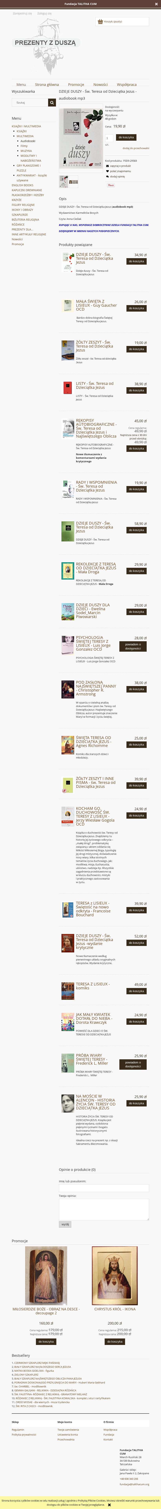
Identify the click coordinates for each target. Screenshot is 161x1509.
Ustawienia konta (68, 1434)
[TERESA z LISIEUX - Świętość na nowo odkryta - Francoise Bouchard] (67, 909)
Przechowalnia (66, 1439)
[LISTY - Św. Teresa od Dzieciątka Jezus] (67, 388)
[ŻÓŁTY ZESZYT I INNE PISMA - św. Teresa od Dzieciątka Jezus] (67, 785)
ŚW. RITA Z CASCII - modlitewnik (34, 1406)
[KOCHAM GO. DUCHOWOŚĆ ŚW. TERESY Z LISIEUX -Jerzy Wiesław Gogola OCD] (67, 816)
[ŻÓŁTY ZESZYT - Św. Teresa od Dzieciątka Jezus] (67, 350)
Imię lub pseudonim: (72, 1181)
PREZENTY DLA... (22, 229)
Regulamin (18, 1429)
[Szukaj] (52, 102)
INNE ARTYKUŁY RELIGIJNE (29, 234)
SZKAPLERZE (20, 214)
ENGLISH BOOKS (22, 185)
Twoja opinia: (67, 1196)
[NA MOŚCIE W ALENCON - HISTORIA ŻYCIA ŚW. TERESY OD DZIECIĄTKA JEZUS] (67, 1103)
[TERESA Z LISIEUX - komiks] (67, 991)
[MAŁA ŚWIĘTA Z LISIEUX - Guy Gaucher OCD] (67, 306)
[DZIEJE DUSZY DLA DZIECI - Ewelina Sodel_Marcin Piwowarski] (67, 611)
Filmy (24, 146)
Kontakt (108, 1439)
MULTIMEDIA (25, 136)
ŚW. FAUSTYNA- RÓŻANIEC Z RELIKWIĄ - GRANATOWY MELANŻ (50, 1394)
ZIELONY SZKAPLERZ (26, 1374)
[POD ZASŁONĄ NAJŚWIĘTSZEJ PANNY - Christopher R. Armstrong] (67, 689)
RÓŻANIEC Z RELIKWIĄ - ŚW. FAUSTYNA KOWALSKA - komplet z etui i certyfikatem (63, 1398)
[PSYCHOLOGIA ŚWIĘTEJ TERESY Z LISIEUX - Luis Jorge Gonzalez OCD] (67, 645)
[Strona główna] (46, 46)
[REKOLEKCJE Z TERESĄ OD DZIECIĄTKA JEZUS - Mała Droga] (67, 571)
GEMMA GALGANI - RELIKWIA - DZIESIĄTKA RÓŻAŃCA (45, 1390)
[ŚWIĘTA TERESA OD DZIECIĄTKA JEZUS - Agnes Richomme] (67, 745)
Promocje (18, 244)
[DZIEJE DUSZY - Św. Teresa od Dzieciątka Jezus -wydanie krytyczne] (67, 943)
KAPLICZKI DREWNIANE (27, 190)
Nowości (17, 239)
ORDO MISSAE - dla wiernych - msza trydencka (43, 1402)
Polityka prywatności (24, 1434)
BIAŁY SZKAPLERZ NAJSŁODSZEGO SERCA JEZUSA (42, 1367)
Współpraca (110, 1429)
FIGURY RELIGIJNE (23, 205)
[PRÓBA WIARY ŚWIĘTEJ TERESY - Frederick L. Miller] (67, 1063)
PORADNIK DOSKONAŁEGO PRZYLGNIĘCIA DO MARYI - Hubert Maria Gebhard (59, 1382)
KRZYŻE (17, 200)
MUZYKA (26, 151)
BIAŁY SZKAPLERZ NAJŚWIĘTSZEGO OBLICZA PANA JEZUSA (48, 1378)
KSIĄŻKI (22, 131)
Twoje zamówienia (68, 1429)
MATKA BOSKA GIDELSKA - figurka (34, 1370)
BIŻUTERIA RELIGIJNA (25, 219)
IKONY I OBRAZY (22, 210)
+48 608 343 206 (129, 1479)
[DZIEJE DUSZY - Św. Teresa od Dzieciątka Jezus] (67, 262)
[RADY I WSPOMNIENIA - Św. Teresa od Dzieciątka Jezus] (67, 490)
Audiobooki (28, 141)
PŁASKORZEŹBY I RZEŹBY (28, 195)
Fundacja (108, 1434)
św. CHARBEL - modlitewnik (30, 1386)
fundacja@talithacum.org (134, 1484)
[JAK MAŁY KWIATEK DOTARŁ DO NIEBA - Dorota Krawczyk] (67, 1022)
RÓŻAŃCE (18, 224)
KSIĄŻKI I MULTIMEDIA (26, 126)
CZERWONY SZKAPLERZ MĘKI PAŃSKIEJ (37, 1363)
